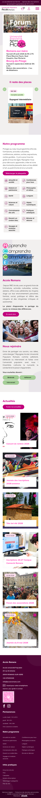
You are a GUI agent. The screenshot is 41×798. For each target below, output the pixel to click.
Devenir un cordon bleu (10, 753)
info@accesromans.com (11, 681)
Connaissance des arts (10, 750)
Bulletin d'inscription (9, 778)
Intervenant (11, 382)
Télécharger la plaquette (15, 173)
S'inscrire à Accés (8, 770)
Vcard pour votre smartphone (17, 685)
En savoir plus (11, 314)
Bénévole (11, 377)
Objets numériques (28, 747)
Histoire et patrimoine (10, 740)
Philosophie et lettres (28, 740)
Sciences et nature (9, 747)
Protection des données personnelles (27, 792)
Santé (4, 744)
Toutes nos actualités (13, 407)
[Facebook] (4, 706)
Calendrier (6, 775)
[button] (4, 89)
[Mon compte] (29, 9)
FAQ (4, 773)
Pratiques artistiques (28, 750)
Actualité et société (9, 737)
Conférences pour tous (29, 737)
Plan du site (6, 783)
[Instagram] (8, 706)
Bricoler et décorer (28, 753)
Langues (24, 744)
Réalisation (16, 796)
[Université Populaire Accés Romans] (9, 8)
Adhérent (27, 377)
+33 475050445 (8, 678)
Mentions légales (7, 792)
